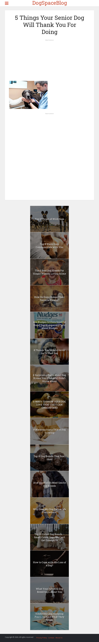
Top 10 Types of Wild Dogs (49, 219)
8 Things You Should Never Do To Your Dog (49, 352)
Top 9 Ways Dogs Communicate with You (49, 246)
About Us (59, 637)
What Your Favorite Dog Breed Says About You (49, 590)
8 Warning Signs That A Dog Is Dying (49, 431)
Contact (51, 637)
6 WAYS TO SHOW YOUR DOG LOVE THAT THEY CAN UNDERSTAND (49, 404)
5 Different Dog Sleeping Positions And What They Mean (49, 616)
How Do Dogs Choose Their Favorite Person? (49, 298)
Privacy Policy (41, 637)
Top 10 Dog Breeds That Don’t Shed (50, 458)
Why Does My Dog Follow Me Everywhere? (49, 511)
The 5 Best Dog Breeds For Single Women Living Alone (49, 272)
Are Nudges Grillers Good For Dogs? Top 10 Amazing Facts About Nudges (49, 325)
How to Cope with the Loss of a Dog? (49, 564)
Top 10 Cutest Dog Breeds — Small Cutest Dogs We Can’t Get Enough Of (49, 537)
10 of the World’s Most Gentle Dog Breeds (49, 484)
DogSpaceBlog (49, 3)
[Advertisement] (49, 59)
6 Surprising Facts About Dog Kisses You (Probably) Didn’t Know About (49, 378)
